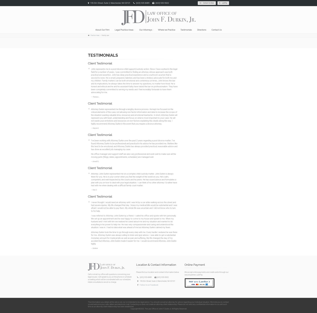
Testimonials (186, 30)
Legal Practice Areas (124, 30)
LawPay (224, 3)
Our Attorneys (145, 30)
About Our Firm (102, 30)
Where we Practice (166, 30)
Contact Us (216, 30)
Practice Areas (95, 35)
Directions (201, 30)
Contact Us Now (208, 3)
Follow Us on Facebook (149, 285)
